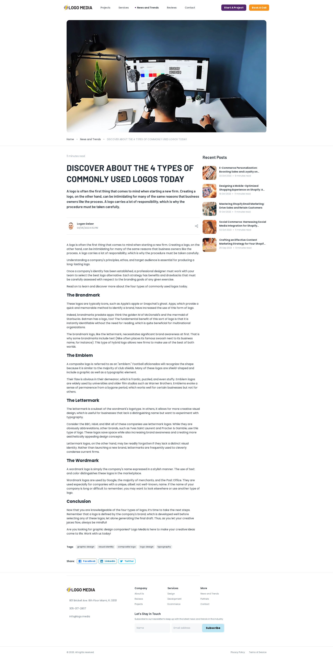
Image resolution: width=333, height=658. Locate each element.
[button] (259, 8)
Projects (139, 604)
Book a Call (259, 7)
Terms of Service (257, 652)
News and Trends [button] (148, 7)
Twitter (129, 561)
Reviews (139, 598)
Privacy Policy (238, 652)
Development (174, 598)
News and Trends (90, 139)
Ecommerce (174, 604)
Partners (204, 598)
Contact (204, 604)
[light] (217, 7)
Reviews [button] (172, 7)
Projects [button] (105, 7)
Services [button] (124, 7)
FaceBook (89, 561)
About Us (139, 593)
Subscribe (213, 628)
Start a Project (234, 7)
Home (70, 139)
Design (171, 593)
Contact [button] (190, 7)
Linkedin (110, 561)
